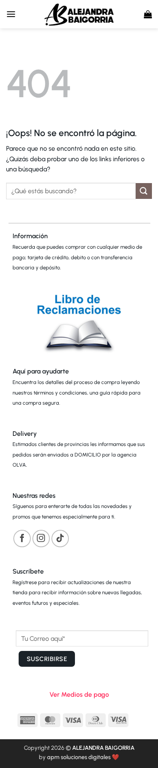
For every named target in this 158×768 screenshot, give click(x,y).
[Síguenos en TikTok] (60, 538)
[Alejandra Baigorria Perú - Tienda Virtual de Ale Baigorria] (79, 14)
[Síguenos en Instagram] (41, 538)
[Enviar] (144, 191)
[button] (11, 14)
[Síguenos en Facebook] (22, 538)
